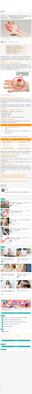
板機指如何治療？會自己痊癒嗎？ (12, 50)
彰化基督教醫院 (11, 181)
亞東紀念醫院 (20, 181)
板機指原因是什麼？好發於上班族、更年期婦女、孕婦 (15, 47)
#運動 (8, 195)
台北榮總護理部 (25, 181)
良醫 (1, 13)
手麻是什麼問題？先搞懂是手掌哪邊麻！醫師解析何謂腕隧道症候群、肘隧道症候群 (14, 174)
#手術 (17, 195)
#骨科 (5, 195)
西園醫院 (16, 181)
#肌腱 (14, 195)
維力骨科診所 (6, 181)
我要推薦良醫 (16, 346)
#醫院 (11, 195)
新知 (2, 13)
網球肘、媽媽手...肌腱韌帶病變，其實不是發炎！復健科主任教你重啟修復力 (12, 176)
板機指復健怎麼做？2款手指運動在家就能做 (13, 51)
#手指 (2, 195)
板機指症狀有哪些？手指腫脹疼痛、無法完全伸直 (14, 48)
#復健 (20, 195)
